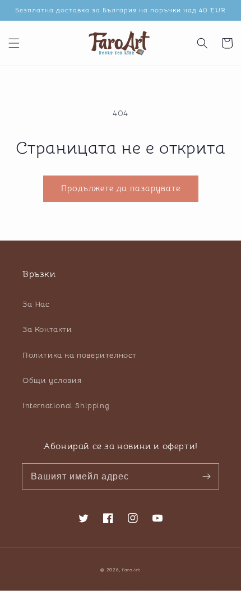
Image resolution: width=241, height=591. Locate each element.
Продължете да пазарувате (120, 188)
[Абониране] (206, 476)
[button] (14, 43)
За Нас (36, 304)
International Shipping (65, 405)
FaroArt (131, 569)
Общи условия (51, 380)
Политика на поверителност (79, 355)
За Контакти (47, 329)
